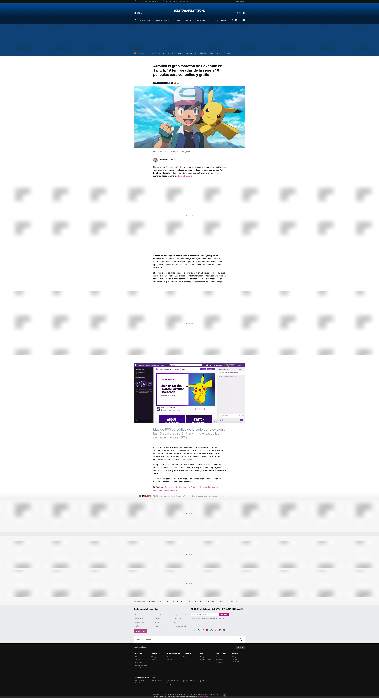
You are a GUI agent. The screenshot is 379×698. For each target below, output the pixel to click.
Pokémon (170, 167)
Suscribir (223, 614)
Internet (218, 53)
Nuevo (239, 13)
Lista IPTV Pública (222, 602)
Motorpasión (203, 657)
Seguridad (157, 618)
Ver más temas (140, 631)
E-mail (178, 83)
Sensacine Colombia (170, 683)
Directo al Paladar (188, 657)
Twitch (180, 167)
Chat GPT (152, 602)
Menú (139, 13)
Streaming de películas (199, 496)
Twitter (232, 20)
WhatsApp (157, 626)
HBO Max (203, 53)
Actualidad (157, 615)
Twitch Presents (185, 176)
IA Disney (161, 602)
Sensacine (170, 657)
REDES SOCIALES (184, 20)
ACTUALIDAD (145, 20)
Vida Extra (154, 659)
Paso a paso (139, 615)
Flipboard (236, 20)
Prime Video (188, 53)
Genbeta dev (177, 618)
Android (170, 53)
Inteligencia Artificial (179, 626)
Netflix (137, 626)
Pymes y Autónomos (235, 660)
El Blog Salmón (236, 657)
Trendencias (219, 657)
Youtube (207, 630)
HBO (196, 53)
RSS (215, 630)
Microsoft (162, 53)
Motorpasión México (203, 681)
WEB (210, 20)
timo (174, 622)
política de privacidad (217, 618)
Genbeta (190, 11)
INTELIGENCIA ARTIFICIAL (163, 20)
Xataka (137, 657)
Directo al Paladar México (188, 681)
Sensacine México (172, 680)
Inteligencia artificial (179, 615)
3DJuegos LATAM (156, 680)
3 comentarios (160, 83)
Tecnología (227, 53)
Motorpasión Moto (205, 659)
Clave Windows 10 (172, 602)
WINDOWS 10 (200, 20)
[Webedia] (140, 647)
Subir (239, 647)
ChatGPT (153, 53)
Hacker (211, 53)
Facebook (240, 20)
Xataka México (139, 680)
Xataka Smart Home (141, 665)
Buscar (241, 639)
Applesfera (138, 662)
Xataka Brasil (139, 683)
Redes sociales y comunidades (171, 496)
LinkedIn (223, 630)
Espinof (169, 659)
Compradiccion (220, 662)
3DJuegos (154, 657)
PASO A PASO (221, 20)
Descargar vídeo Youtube (189, 602)
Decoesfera (219, 659)
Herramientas (139, 618)
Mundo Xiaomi (139, 668)
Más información (204, 696)
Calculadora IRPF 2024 (207, 602)
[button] (167, 159)
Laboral (156, 622)
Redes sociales (139, 622)
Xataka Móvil (139, 659)
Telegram (243, 20)
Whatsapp (178, 53)
